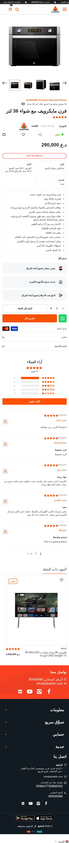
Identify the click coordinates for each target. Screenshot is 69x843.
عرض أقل (62, 258)
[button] (60, 117)
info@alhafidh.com (49, 683)
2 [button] (35, 553)
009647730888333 (49, 786)
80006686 (55, 796)
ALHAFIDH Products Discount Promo (46, 100)
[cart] (10, 9)
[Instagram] (39, 692)
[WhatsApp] (63, 318)
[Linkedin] (20, 692)
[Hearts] (23, 134)
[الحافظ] (55, 9)
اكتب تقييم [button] (34, 401)
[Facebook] (49, 692)
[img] (51, 415)
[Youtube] (29, 692)
